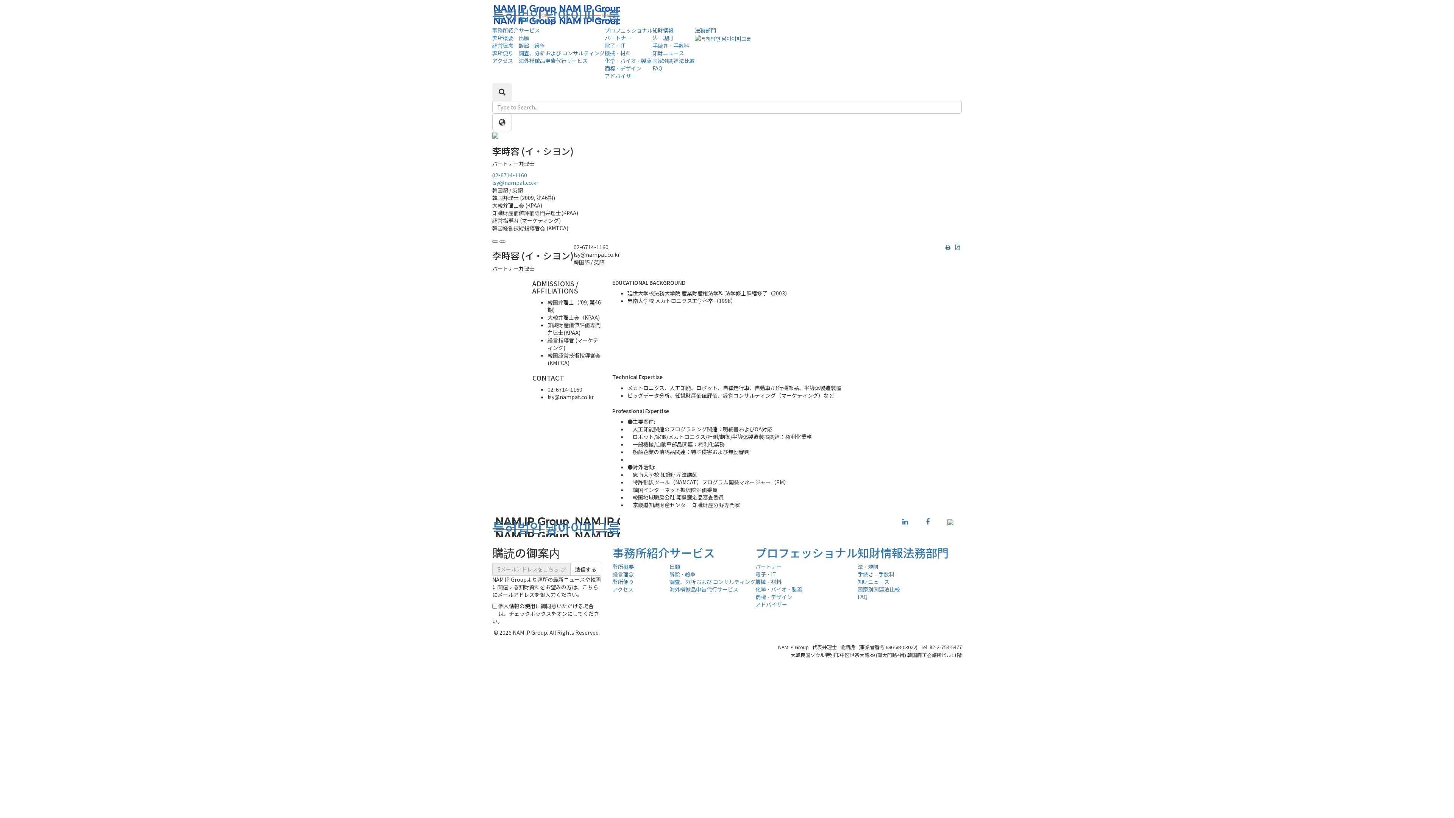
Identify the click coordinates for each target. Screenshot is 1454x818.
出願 (524, 38)
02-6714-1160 (509, 175)
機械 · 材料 (618, 53)
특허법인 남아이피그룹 (556, 15)
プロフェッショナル (628, 30)
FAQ (657, 68)
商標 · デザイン (623, 68)
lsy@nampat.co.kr (515, 182)
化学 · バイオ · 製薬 (628, 60)
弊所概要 (502, 38)
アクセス (502, 60)
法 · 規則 (662, 38)
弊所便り (502, 53)
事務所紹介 (505, 30)
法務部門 (705, 30)
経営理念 (502, 45)
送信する (585, 569)
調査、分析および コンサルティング (562, 53)
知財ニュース (668, 53)
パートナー (618, 38)
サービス (529, 30)
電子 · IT (615, 45)
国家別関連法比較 (673, 60)
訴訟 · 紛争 (532, 45)
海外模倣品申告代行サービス (553, 60)
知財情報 (663, 30)
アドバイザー (621, 76)
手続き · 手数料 (670, 45)
